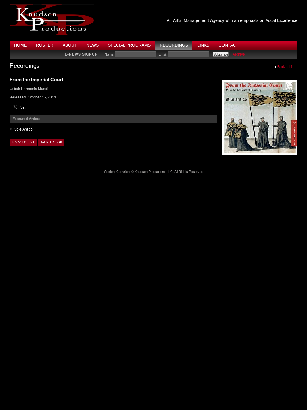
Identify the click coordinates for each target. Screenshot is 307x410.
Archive (239, 53)
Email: (163, 54)
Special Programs (129, 45)
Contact (229, 45)
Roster (44, 45)
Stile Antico (23, 128)
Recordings (174, 45)
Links (203, 45)
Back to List (285, 66)
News (92, 45)
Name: (109, 54)
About (70, 45)
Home (20, 45)
